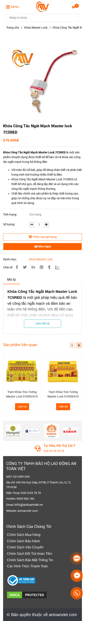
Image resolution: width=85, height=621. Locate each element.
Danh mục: (10, 259)
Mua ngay (44, 246)
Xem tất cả (43, 323)
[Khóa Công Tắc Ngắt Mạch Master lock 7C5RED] (42, 7)
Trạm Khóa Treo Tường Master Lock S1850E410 (63, 394)
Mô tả (11, 280)
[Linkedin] (33, 267)
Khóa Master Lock (35, 27)
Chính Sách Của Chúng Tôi (28, 526)
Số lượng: (9, 224)
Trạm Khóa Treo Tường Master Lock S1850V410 (22, 394)
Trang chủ (12, 27)
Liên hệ (22, 406)
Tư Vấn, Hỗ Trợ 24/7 (31, 446)
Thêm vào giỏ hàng (44, 237)
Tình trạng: (10, 214)
